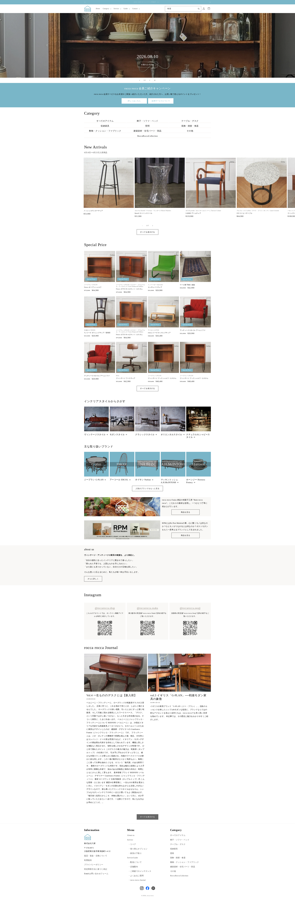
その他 (190, 131)
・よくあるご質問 (136, 876)
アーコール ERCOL (119, 479)
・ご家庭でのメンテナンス (139, 871)
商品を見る (185, 512)
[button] (106, 8)
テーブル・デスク (190, 121)
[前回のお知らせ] (84, 2)
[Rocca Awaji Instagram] (190, 636)
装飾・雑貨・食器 (190, 126)
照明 (147, 126)
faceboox (147, 888)
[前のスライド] (139, 80)
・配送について (135, 862)
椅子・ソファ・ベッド (147, 121)
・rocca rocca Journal (137, 880)
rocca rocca (150, 895)
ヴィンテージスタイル (95, 434)
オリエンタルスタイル (171, 434)
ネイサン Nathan (143, 479)
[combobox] (183, 8)
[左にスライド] (142, 225)
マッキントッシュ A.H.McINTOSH (169, 480)
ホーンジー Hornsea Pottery (195, 480)
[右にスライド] (152, 225)
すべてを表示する (147, 232)
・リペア (132, 844)
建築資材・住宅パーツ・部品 (147, 131)
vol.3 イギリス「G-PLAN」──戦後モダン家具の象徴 (178, 697)
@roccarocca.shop (105, 608)
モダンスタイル (117, 434)
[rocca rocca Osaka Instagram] (147, 636)
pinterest (153, 888)
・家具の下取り (135, 853)
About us (130, 835)
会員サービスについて (161, 101)
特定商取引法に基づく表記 (95, 869)
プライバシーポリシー (93, 865)
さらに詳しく (93, 579)
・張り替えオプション (137, 849)
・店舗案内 (133, 867)
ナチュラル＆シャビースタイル (198, 435)
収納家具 (105, 126)
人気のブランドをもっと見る (147, 488)
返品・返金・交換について (95, 856)
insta (141, 888)
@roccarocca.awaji (190, 608)
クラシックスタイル (144, 434)
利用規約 (88, 860)
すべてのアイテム (105, 121)
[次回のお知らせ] (210, 2)
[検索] (198, 8)
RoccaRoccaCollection (147, 136)
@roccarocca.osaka (147, 608)
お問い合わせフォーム (98, 874)
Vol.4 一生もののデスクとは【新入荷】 (111, 695)
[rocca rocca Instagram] (105, 636)
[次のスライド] (149, 80)
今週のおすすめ (147, 65)
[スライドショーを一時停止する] (155, 80)
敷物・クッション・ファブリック (105, 131)
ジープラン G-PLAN (93, 479)
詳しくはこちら (134, 101)
